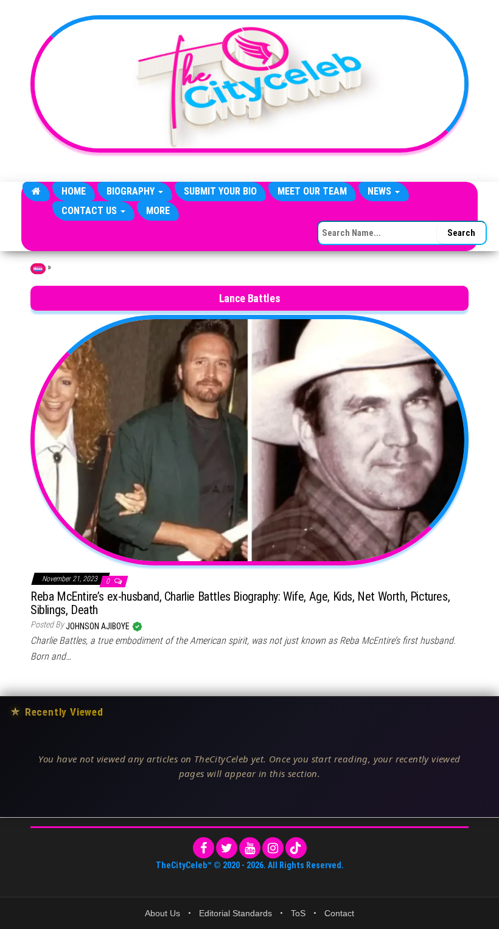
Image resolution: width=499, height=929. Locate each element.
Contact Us (90, 210)
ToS (298, 913)
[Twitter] (226, 847)
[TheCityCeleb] (36, 191)
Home (73, 191)
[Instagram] (273, 847)
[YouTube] (249, 847)
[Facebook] (203, 847)
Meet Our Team (312, 191)
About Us (162, 913)
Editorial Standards (235, 913)
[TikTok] (296, 847)
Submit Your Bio (220, 191)
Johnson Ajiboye (98, 626)
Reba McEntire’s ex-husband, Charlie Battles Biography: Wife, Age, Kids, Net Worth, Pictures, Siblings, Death (240, 603)
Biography (131, 191)
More (158, 210)
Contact (339, 913)
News (381, 191)
